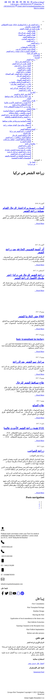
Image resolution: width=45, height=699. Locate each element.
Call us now (26, 4)
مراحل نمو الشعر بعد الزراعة (20, 88)
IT (31, 2)
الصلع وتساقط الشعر (27, 129)
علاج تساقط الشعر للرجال (21, 135)
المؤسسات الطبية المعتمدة (21, 158)
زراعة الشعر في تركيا (23, 62)
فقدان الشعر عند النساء (26, 35)
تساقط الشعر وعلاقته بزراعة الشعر (18, 137)
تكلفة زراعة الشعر (24, 70)
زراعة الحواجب (25, 78)
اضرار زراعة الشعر (24, 86)
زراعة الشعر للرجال (23, 76)
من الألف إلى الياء (33, 53)
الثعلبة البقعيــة (25, 141)
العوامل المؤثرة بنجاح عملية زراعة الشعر (20, 51)
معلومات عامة (30, 144)
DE (17, 2)
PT (21, 2)
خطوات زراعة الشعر (23, 72)
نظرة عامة (31, 31)
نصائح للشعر (30, 109)
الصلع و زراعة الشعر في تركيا (20, 131)
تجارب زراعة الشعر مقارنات (21, 84)
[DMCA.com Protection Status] (27, 689)
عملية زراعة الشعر (24, 68)
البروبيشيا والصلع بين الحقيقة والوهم (18, 156)
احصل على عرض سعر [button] (36, 663)
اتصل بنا (32, 162)
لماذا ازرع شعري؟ (24, 148)
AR (5, 2)
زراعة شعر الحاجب (28, 39)
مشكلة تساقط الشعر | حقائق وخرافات (17, 139)
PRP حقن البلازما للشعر (22, 94)
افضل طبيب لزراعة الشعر (21, 64)
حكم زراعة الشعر (24, 146)
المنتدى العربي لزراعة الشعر (20, 154)
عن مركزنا (31, 164)
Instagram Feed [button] (39, 672)
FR (24, 2)
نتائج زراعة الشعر (24, 90)
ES (28, 2)
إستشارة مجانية (38, 2)
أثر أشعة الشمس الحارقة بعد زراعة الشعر (16, 115)
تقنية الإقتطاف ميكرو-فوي (21, 105)
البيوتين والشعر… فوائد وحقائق (20, 113)
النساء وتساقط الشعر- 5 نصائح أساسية (17, 111)
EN (9, 2)
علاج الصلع (27, 133)
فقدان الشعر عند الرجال (26, 33)
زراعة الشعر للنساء (24, 80)
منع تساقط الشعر (29, 37)
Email (30, 6)
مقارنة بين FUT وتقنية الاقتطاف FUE (17, 107)
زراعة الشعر (35, 43)
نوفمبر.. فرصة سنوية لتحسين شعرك (18, 150)
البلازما (32, 92)
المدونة (37, 57)
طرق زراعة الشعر (28, 100)
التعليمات (36, 55)
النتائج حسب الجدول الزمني (25, 49)
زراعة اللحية (31, 41)
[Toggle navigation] (43, 21)
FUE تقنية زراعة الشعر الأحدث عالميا (17, 103)
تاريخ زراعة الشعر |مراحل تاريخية (19, 152)
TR (13, 2)
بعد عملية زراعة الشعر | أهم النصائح (18, 74)
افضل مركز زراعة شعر (22, 66)
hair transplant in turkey (30, 339)
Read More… (39, 223)
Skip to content (39, 8)
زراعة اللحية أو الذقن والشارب (20, 82)
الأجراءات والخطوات (28, 47)
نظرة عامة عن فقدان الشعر (30, 29)
